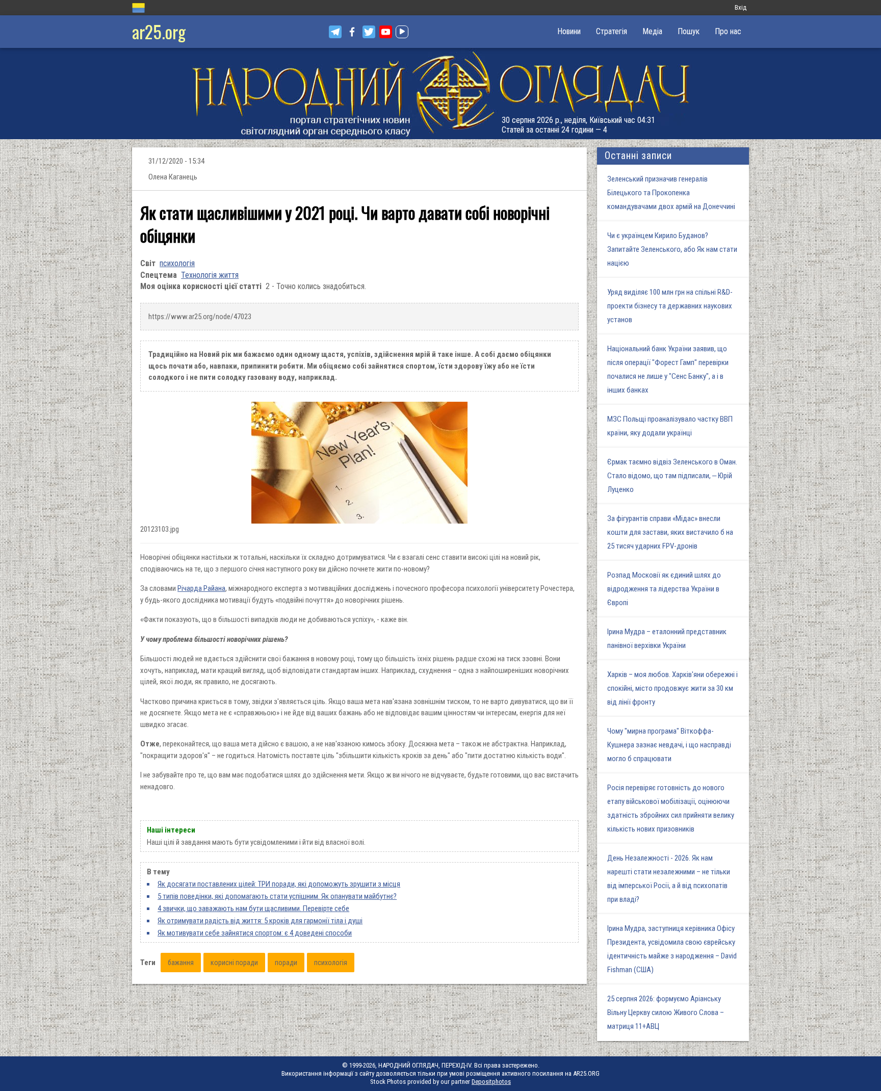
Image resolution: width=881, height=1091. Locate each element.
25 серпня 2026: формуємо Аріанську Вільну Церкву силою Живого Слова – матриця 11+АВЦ (665, 1012)
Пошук (688, 31)
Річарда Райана (201, 588)
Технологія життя (210, 275)
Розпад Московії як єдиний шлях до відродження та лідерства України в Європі (664, 588)
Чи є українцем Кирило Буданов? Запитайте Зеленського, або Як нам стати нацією (672, 249)
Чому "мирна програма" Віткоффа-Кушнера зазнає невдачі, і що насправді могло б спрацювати (669, 744)
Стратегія (611, 31)
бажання (181, 962)
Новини (569, 31)
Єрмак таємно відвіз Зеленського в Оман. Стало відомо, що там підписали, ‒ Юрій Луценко (672, 475)
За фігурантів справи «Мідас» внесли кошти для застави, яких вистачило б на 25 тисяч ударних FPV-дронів (670, 532)
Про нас (728, 31)
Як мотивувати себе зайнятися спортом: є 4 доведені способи (255, 933)
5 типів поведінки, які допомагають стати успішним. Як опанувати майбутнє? (277, 896)
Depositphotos (491, 1081)
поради (286, 962)
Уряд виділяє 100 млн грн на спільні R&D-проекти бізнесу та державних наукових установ (670, 306)
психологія (177, 263)
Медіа (652, 31)
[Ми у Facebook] (352, 31)
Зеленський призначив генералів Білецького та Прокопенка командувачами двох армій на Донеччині (671, 192)
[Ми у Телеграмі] (335, 31)
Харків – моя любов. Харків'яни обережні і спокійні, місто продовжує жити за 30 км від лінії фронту (672, 688)
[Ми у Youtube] (385, 31)
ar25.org (159, 31)
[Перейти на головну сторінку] (440, 93)
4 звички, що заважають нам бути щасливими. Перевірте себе (253, 908)
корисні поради (234, 962)
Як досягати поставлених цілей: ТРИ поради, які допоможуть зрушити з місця (279, 884)
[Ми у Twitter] (368, 31)
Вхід (740, 7)
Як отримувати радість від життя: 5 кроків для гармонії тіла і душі (260, 920)
